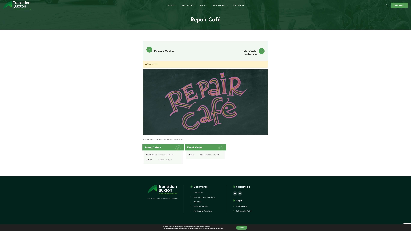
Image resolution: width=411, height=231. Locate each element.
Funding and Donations (203, 211)
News (202, 5)
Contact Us (198, 192)
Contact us (238, 5)
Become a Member (201, 206)
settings (220, 229)
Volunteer (197, 202)
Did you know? (218, 5)
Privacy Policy (241, 206)
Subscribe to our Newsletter (205, 197)
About (171, 5)
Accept (241, 228)
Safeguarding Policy (244, 211)
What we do (187, 5)
